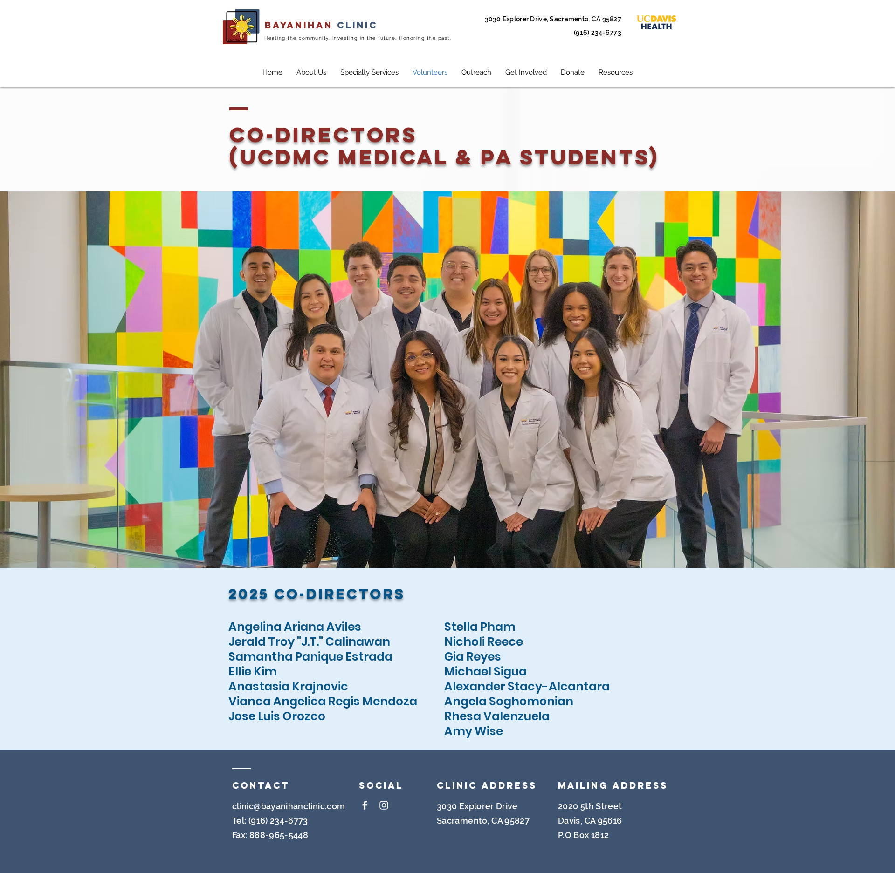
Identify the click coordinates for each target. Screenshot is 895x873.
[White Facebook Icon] (365, 805)
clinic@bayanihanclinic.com (288, 806)
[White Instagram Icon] (384, 805)
